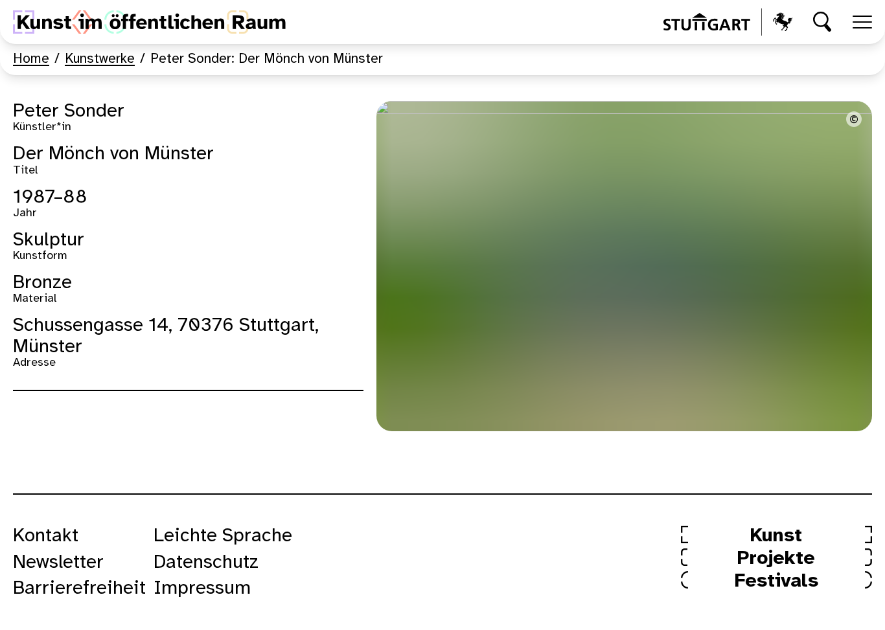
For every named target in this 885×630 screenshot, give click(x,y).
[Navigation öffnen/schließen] (862, 22)
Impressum (202, 588)
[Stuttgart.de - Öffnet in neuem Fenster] (727, 22)
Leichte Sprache (223, 536)
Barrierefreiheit (79, 588)
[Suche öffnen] (822, 22)
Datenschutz (206, 562)
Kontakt (45, 536)
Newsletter (58, 562)
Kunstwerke (100, 59)
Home (31, 59)
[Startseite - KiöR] (149, 22)
